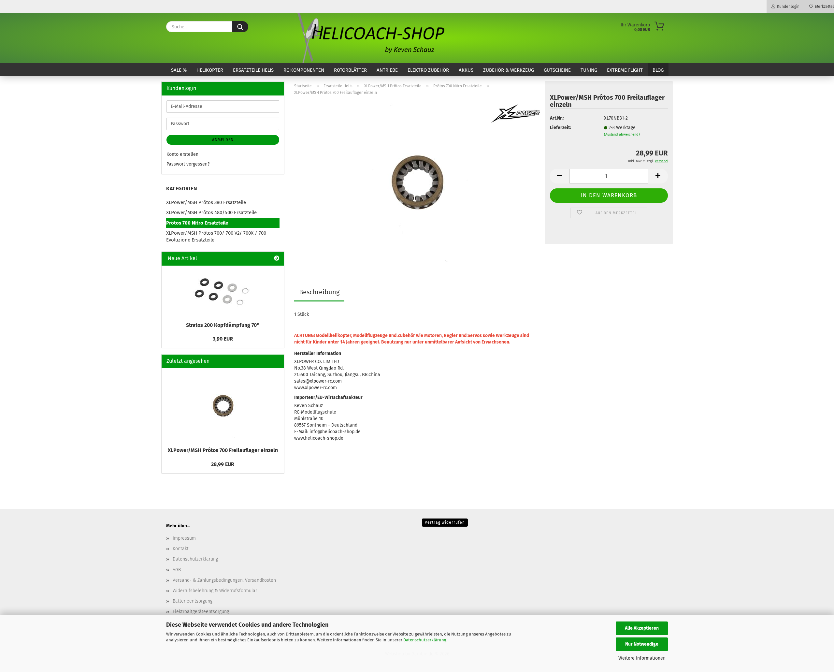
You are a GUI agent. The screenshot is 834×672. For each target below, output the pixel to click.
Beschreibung (319, 292)
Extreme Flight (625, 70)
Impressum (184, 538)
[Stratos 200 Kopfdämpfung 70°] (222, 291)
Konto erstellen (182, 154)
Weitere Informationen (642, 658)
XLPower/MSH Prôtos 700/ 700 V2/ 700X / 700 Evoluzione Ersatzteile (216, 236)
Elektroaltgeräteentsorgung (201, 611)
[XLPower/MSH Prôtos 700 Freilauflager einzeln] (417, 182)
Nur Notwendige (641, 644)
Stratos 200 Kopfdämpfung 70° (222, 325)
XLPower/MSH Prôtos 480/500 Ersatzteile (211, 212)
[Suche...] (240, 26)
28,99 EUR (222, 464)
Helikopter (209, 70)
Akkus (466, 70)
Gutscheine (557, 70)
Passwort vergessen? (187, 164)
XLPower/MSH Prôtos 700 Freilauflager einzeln (223, 450)
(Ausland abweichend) (622, 134)
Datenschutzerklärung (424, 639)
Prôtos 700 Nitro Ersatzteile (197, 223)
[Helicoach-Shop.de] (369, 38)
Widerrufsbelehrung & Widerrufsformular (215, 590)
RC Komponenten (303, 70)
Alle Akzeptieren (642, 628)
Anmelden (223, 140)
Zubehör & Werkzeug (508, 70)
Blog (658, 70)
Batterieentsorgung (192, 601)
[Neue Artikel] (276, 258)
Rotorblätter (350, 70)
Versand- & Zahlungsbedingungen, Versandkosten (224, 580)
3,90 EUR (223, 339)
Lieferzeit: (560, 127)
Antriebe (387, 70)
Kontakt (181, 548)
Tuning (589, 70)
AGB (177, 570)
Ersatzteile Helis (253, 70)
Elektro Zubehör (428, 70)
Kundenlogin (787, 6)
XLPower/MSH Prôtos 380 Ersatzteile (206, 202)
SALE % (179, 70)
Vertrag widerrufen (445, 522)
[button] (559, 176)
